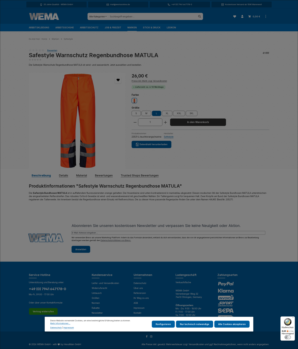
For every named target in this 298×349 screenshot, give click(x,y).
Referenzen (140, 293)
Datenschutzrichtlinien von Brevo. (116, 240)
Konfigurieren (163, 324)
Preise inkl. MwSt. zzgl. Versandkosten (149, 81)
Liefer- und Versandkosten (105, 283)
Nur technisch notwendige (194, 324)
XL (167, 113)
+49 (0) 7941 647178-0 (47, 289)
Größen (95, 298)
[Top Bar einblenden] (265, 16)
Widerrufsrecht (99, 288)
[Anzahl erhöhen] (165, 122)
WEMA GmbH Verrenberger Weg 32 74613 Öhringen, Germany (189, 293)
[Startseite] (44, 16)
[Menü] (293, 318)
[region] (77, 121)
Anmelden (80, 249)
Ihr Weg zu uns (141, 298)
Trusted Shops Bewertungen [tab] (140, 175)
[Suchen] (199, 16)
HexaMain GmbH (72, 344)
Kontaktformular (55, 302)
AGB (136, 303)
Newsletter (97, 313)
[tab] (41, 175)
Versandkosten (196, 344)
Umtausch (97, 293)
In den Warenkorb (198, 122)
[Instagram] (151, 337)
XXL (179, 113)
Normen (96, 303)
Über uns (138, 288)
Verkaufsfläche (183, 282)
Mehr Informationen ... (60, 323)
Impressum (139, 308)
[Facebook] (147, 337)
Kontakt (137, 313)
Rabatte (96, 308)
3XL (192, 113)
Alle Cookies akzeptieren (232, 324)
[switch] (288, 337)
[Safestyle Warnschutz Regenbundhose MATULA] (77, 121)
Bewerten (52, 50)
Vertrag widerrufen (43, 311)
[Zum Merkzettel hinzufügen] (118, 79)
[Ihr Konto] (242, 16)
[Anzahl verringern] (135, 122)
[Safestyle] (266, 55)
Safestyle (169, 136)
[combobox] (152, 16)
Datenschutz (140, 283)
